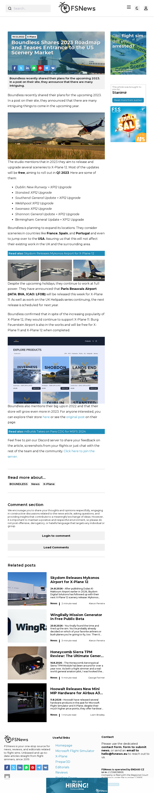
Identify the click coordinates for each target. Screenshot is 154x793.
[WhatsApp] (34, 68)
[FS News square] (128, 124)
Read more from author (128, 100)
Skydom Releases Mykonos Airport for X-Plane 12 (51, 253)
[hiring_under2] (54, 785)
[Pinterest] (40, 68)
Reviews (61, 772)
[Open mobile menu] (129, 7)
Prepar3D (62, 762)
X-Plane (49, 484)
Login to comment (56, 535)
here (46, 417)
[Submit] (10, 8)
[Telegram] (46, 68)
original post (75, 417)
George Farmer (96, 677)
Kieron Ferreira (97, 603)
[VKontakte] (53, 68)
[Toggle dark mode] (137, 8)
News (35, 484)
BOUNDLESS (19, 484)
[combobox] (28, 8)
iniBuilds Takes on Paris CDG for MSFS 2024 (47, 431)
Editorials (62, 767)
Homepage (63, 745)
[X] (21, 68)
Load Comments (56, 547)
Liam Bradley (97, 714)
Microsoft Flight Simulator (74, 751)
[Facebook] (14, 68)
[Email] (7, 777)
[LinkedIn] (27, 68)
